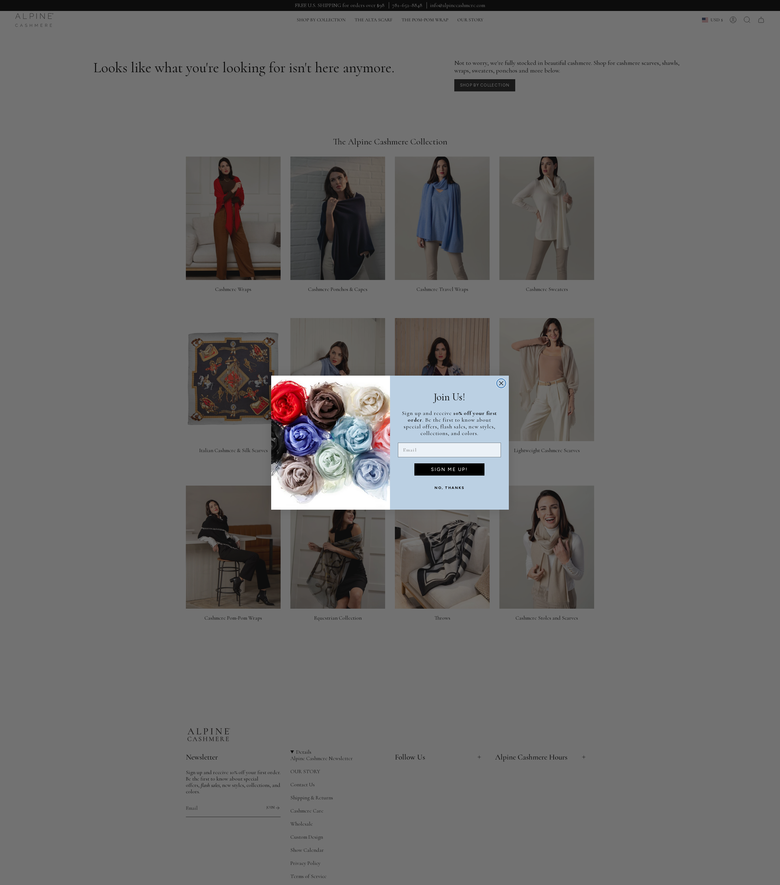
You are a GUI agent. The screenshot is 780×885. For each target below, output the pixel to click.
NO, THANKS (449, 488)
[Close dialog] (501, 383)
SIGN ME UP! (449, 469)
